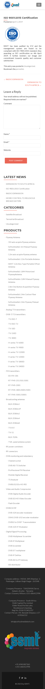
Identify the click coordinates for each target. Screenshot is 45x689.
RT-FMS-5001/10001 (17, 394)
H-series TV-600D (16, 342)
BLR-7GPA (12, 437)
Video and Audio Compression (18, 489)
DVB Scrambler (14, 546)
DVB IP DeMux (14, 555)
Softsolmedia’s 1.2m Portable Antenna (24, 259)
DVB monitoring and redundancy (19, 456)
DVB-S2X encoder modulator (20, 512)
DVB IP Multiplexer (16, 541)
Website (7, 150)
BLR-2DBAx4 (14, 418)
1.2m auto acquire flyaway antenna (22, 254)
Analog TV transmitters (15, 309)
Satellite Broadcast (14, 214)
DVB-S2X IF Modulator (18, 527)
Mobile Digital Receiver (18, 475)
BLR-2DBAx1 (14, 404)
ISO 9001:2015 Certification (18, 188)
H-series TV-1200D (16, 352)
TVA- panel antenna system (19, 442)
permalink (20, 69)
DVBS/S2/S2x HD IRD (17, 484)
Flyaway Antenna (13, 237)
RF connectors (12, 451)
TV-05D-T (12, 319)
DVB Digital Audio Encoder (19, 494)
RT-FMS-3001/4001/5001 (19, 390)
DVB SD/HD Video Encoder (19, 498)
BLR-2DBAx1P (14, 409)
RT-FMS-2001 (14, 385)
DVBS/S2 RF (11, 508)
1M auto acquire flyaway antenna (22, 242)
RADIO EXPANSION (13, 79)
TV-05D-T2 (13, 324)
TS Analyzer (13, 479)
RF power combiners (14, 446)
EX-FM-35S (13, 376)
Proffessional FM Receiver (19, 470)
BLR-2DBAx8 (14, 423)
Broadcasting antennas (15, 399)
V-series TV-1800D (16, 361)
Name (7, 134)
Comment (8, 103)
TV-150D (12, 333)
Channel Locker (14, 461)
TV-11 (11, 432)
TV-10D (11, 328)
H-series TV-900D (16, 347)
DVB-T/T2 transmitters (16, 314)
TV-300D (12, 338)
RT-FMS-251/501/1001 (18, 380)
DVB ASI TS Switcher (17, 465)
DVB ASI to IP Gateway (18, 560)
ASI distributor (14, 564)
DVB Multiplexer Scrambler (19, 536)
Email (6, 142)
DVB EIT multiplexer (16, 550)
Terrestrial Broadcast (15, 219)
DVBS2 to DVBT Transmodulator (22, 522)
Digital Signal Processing (16, 531)
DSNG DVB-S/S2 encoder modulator (23, 517)
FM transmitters (13, 371)
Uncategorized (29, 66)
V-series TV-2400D (16, 366)
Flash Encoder (14, 503)
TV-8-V (11, 427)
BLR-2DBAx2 (14, 413)
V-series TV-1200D (16, 357)
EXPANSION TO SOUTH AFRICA (20, 184)
